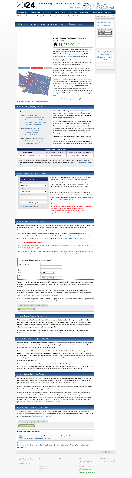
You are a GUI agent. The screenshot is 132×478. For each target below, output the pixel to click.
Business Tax (72, 12)
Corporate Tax (66, 16)
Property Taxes (58, 12)
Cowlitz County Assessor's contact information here (53, 333)
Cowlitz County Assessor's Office (48, 397)
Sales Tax (45, 12)
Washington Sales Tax (52, 445)
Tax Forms (41, 471)
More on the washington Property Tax (29, 206)
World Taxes (97, 12)
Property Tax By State (44, 468)
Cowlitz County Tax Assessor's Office (70, 238)
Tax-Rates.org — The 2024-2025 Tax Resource (62, 3)
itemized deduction (40, 413)
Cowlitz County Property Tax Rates (34, 117)
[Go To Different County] (72, 24)
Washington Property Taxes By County (36, 141)
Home (40, 461)
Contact (108, 12)
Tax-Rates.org (23, 12)
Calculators (84, 12)
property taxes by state (39, 101)
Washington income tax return (42, 416)
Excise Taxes (77, 16)
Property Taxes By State (32, 143)
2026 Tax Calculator (105, 25)
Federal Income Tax (105, 22)
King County (66, 83)
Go (105, 35)
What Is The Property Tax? (32, 130)
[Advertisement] (54, 20)
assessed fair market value (69, 56)
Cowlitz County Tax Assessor (33, 124)
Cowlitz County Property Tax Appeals (35, 122)
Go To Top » (107, 452)
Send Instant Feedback (27, 309)
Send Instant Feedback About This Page (37, 438)
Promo (19, 443)
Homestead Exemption (31, 132)
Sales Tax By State (43, 466)
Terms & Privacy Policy (109, 461)
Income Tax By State (44, 464)
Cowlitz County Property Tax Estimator (35, 120)
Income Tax (35, 12)
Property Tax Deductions (32, 135)
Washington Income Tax (34, 445)
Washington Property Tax (70, 445)
